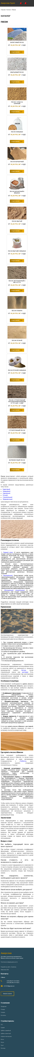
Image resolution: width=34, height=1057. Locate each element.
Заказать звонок (7, 993)
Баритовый (6, 489)
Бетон (2, 1039)
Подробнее (15, 52)
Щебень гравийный (6, 1030)
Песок (2, 1042)
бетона (23, 670)
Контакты (3, 1015)
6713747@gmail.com (9, 986)
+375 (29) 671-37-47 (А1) (13, 981)
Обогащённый (7, 575)
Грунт (2, 1045)
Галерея (3, 1012)
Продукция (3, 1006)
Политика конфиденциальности (9, 962)
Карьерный (6, 493)
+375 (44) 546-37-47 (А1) (13, 982)
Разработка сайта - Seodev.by (8, 967)
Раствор (3, 1048)
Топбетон (23, 761)
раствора (25, 672)
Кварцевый (6, 491)
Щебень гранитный (6, 1033)
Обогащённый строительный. (14, 590)
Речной (5, 495)
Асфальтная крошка (6, 1036)
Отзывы (3, 1009)
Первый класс (8, 552)
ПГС (2, 1024)
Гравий (3, 1027)
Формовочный (7, 499)
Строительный (7, 497)
